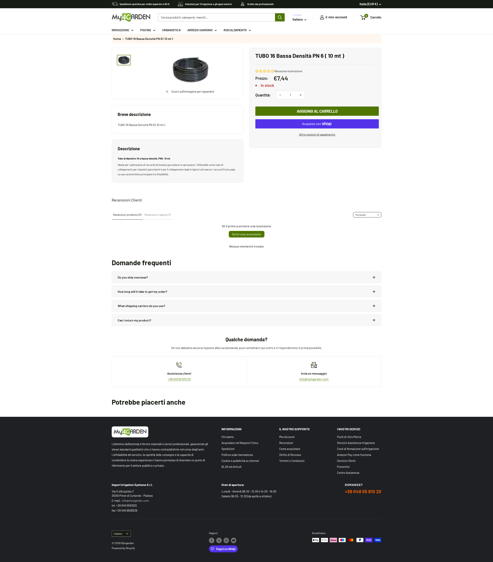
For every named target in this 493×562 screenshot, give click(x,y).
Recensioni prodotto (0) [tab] (127, 214)
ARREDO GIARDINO (200, 30)
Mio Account (287, 437)
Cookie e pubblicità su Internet (240, 460)
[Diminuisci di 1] (280, 95)
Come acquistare (289, 448)
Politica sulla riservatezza (237, 454)
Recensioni (286, 443)
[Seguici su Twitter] (219, 540)
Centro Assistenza (348, 472)
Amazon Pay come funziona (354, 454)
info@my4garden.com (314, 379)
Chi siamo (227, 437)
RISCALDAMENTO (235, 30)
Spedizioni (228, 448)
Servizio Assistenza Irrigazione (356, 443)
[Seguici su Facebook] (211, 540)
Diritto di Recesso (290, 454)
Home (117, 38)
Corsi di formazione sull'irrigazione (358, 448)
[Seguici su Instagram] (226, 540)
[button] (264, 71)
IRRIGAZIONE (120, 30)
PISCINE (145, 30)
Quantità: (263, 95)
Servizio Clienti (346, 460)
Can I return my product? (134, 320)
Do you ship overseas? (133, 277)
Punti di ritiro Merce (349, 437)
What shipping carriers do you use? (141, 306)
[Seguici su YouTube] (233, 540)
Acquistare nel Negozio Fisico (239, 443)
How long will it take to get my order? (142, 291)
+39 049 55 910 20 (179, 379)
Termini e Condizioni (291, 460)
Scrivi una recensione (246, 234)
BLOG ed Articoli (231, 466)
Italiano (118, 533)
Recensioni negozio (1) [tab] (157, 214)
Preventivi (343, 466)
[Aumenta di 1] (301, 95)
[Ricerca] (280, 17)
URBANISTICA (171, 30)
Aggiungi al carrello (317, 111)
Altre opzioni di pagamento (317, 134)
